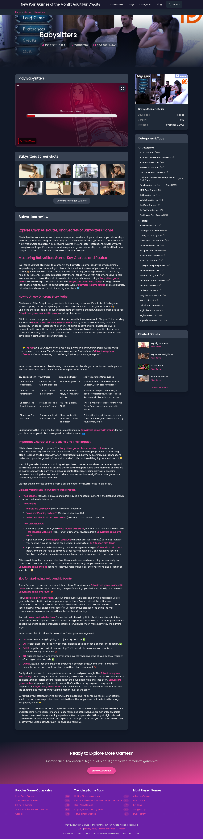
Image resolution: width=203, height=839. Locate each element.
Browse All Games (101, 770)
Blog (159, 4)
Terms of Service (107, 828)
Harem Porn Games (151, 260)
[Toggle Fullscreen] (122, 88)
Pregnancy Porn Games (153, 295)
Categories (145, 4)
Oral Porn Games (150, 290)
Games (27, 12)
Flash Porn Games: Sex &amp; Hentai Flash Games (161, 179)
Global (171, 185)
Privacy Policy (90, 828)
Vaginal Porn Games (152, 310)
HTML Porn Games (151, 190)
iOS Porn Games (150, 195)
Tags (131, 4)
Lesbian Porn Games (152, 270)
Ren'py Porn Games (151, 210)
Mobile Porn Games (151, 200)
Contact (121, 828)
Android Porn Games (152, 162)
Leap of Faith (140, 800)
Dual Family (139, 813)
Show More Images (72, 200)
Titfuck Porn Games (151, 305)
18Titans (137, 805)
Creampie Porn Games (153, 230)
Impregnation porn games (155, 265)
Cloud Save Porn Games (154, 172)
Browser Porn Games (152, 167)
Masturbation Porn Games (155, 280)
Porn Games (116, 4)
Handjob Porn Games (152, 255)
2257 (80, 828)
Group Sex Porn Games (153, 250)
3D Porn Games (150, 152)
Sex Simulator (149, 300)
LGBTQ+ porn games (152, 275)
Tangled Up (139, 809)
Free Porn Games (150, 185)
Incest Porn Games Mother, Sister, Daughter (98, 800)
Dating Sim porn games (153, 235)
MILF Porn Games (150, 285)
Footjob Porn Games (152, 245)
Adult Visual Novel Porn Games (157, 157)
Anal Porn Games (150, 225)
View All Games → (161, 387)
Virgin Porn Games (151, 315)
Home (18, 12)
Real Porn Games (150, 205)
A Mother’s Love (141, 796)
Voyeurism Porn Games (153, 320)
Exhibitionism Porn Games (154, 240)
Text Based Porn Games (154, 215)
